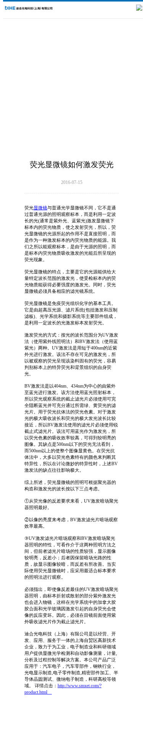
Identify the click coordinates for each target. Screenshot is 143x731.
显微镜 (40, 208)
